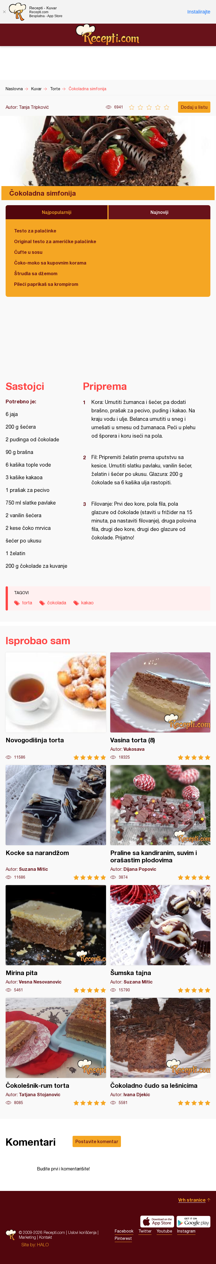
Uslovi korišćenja (82, 1232)
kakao (87, 602)
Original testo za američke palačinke (55, 241)
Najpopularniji (56, 212)
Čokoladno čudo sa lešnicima (160, 1051)
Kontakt (45, 1237)
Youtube (164, 1231)
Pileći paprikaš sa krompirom (46, 284)
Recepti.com (108, 35)
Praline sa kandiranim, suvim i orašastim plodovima (160, 822)
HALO (43, 1244)
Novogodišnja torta (56, 706)
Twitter (145, 1231)
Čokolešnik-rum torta (56, 1051)
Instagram (186, 1231)
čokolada (56, 602)
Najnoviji (159, 212)
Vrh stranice (192, 1199)
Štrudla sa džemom (35, 273)
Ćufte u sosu (28, 252)
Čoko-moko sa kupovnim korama (50, 262)
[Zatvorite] (4, 11)
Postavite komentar (96, 1141)
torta (27, 602)
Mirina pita (56, 939)
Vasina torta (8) (160, 706)
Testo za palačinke (35, 230)
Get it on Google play (193, 1221)
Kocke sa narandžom (56, 822)
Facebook (124, 1231)
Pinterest (123, 1238)
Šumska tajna (160, 939)
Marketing (27, 1237)
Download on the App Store (157, 1221)
